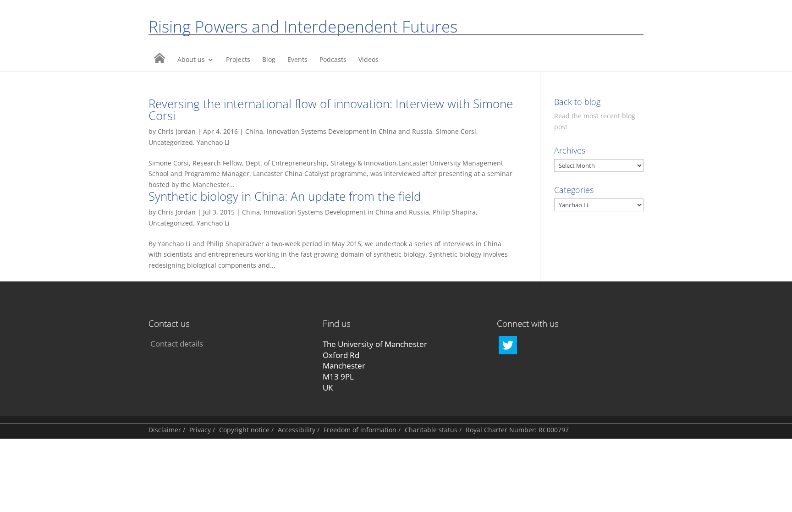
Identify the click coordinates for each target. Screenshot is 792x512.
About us (191, 60)
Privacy (200, 429)
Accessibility (296, 429)
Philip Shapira (454, 212)
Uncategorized (170, 142)
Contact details (176, 343)
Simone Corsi (456, 131)
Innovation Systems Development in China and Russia (349, 131)
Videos (368, 60)
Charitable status (431, 429)
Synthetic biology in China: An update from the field (284, 196)
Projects (238, 60)
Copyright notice (244, 429)
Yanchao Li (213, 142)
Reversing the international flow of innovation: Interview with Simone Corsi (330, 109)
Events (297, 60)
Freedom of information (360, 429)
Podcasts (332, 60)
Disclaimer (164, 429)
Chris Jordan (177, 131)
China (254, 131)
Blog (268, 60)
